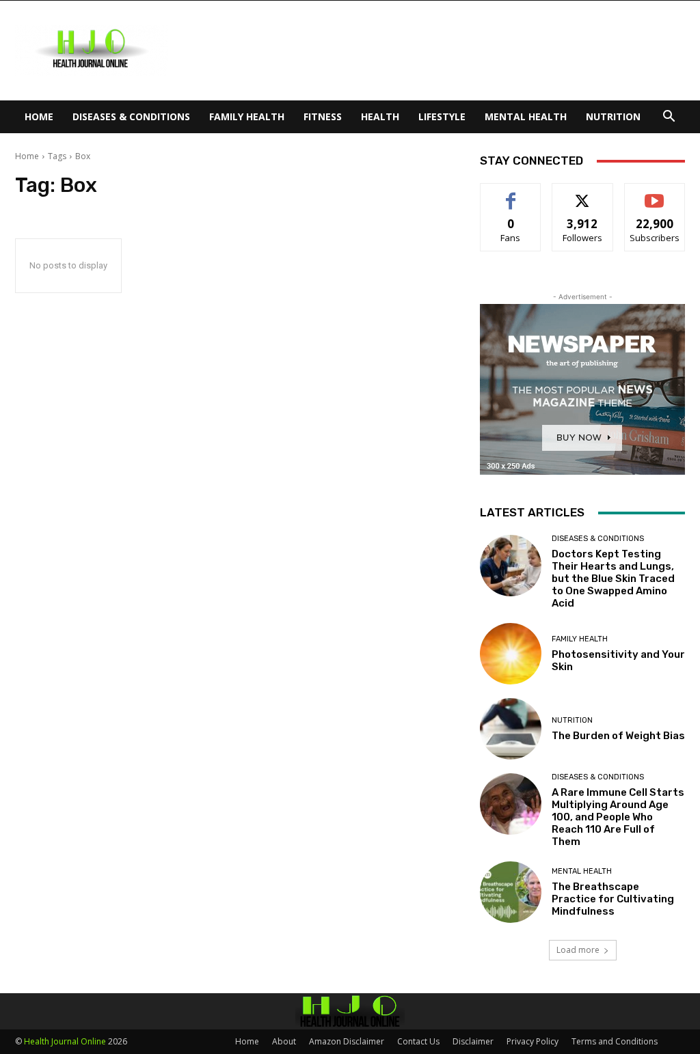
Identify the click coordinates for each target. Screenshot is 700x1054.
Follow (583, 194)
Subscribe (655, 194)
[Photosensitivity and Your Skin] (510, 653)
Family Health (246, 116)
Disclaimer (473, 1041)
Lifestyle (442, 116)
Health (380, 116)
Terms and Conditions (614, 1041)
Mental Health (526, 116)
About (284, 1041)
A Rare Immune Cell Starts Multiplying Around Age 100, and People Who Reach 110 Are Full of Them (618, 817)
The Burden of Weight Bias (618, 736)
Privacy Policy (532, 1041)
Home (39, 116)
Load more (578, 950)
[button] (668, 117)
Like (511, 194)
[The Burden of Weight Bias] (510, 729)
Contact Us (418, 1041)
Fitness (323, 116)
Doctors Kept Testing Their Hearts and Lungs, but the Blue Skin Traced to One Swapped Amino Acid (613, 578)
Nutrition (613, 116)
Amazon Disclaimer (346, 1041)
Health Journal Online (65, 1041)
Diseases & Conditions (131, 116)
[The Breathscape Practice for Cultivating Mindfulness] (510, 892)
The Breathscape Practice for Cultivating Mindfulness (613, 898)
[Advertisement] (436, 50)
